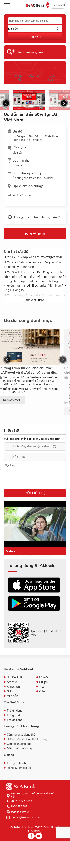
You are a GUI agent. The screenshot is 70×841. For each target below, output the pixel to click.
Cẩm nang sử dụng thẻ (21, 734)
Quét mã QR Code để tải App (46, 632)
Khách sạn (51, 77)
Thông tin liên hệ (17, 763)
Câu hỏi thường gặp (19, 744)
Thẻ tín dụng (14, 710)
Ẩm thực (34, 76)
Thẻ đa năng (14, 720)
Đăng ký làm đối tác (19, 768)
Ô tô (42, 691)
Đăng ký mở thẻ (35, 233)
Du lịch (43, 682)
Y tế (41, 686)
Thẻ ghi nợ (13, 715)
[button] (6, 103)
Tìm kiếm (35, 36)
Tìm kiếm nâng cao (30, 52)
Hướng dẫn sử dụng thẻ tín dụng (27, 739)
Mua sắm (12, 696)
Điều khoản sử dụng (19, 748)
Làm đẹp (44, 677)
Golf (9, 691)
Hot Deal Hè (19, 77)
